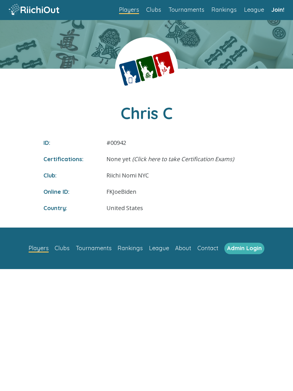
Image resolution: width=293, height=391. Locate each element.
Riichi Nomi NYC (127, 175)
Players (129, 9)
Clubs (153, 9)
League (254, 9)
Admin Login (244, 248)
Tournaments (186, 9)
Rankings (224, 9)
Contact (207, 248)
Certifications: (63, 159)
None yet (170, 159)
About (183, 248)
